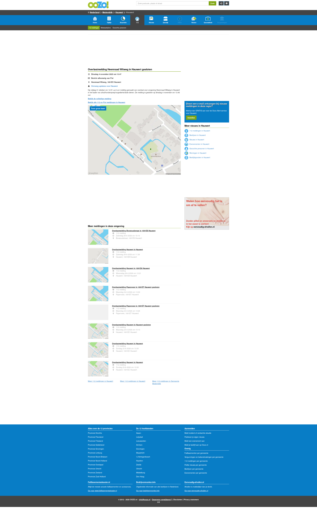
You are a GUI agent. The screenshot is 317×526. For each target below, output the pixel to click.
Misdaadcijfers (106, 28)
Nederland (95, 12)
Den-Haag (140, 476)
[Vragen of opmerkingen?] (226, 3)
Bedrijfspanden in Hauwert (199, 157)
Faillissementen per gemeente (196, 453)
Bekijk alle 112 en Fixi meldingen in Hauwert (106, 102)
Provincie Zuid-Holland (97, 476)
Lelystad (139, 437)
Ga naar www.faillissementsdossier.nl (102, 490)
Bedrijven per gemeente (194, 469)
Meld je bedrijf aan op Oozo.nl (196, 445)
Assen (138, 433)
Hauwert (119, 12)
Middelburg (140, 472)
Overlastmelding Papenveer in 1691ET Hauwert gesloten (135, 287)
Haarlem (139, 460)
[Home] (98, 4)
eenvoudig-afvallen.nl (204, 226)
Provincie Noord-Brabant (97, 456)
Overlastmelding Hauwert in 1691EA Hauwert (131, 268)
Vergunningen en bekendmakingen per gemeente (204, 457)
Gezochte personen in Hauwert (201, 148)
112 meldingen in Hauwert (199, 130)
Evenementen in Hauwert (199, 144)
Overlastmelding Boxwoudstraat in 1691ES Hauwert (134, 230)
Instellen (191, 117)
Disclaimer (177, 499)
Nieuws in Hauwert (196, 139)
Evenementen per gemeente (196, 473)
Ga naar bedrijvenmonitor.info (147, 490)
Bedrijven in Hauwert (197, 135)
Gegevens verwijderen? (162, 499)
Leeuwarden (141, 441)
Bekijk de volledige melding (99, 98)
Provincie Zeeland (95, 472)
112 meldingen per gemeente (196, 461)
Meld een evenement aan (195, 441)
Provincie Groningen (96, 449)
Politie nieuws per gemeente (196, 465)
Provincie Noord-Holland (97, 460)
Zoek (212, 3)
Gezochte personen (119, 28)
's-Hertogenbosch (143, 456)
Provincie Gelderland (96, 445)
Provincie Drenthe (95, 433)
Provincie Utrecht (94, 468)
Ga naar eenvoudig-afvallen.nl (196, 490)
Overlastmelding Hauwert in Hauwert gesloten (131, 324)
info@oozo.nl (144, 499)
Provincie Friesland (95, 441)
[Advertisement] (134, 194)
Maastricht (140, 453)
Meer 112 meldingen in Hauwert (100, 381)
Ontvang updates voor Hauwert (104, 86)
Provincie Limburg (95, 453)
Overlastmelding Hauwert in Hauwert (127, 249)
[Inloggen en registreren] (221, 3)
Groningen (140, 449)
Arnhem (139, 445)
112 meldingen (94, 28)
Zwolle (138, 464)
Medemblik (107, 12)
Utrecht (139, 468)
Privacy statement (191, 499)
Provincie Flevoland (95, 437)
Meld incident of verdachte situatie (198, 433)
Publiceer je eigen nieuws (194, 437)
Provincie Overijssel (95, 464)
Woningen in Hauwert (197, 153)
